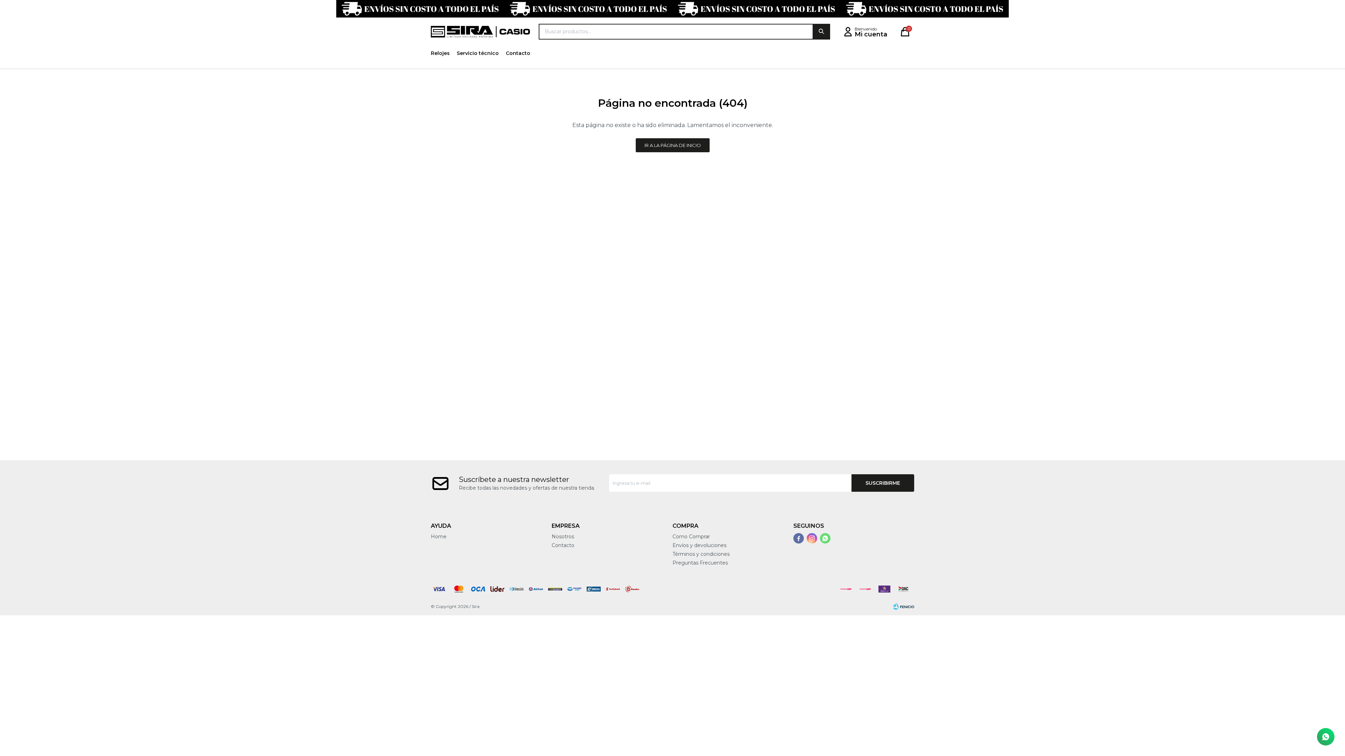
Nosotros (563, 536)
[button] (821, 32)
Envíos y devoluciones (699, 545)
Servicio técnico (478, 53)
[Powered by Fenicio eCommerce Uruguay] (903, 606)
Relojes (440, 53)
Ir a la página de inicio (672, 145)
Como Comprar (691, 536)
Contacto (518, 53)
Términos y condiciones (701, 554)
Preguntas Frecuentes (700, 563)
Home (439, 536)
